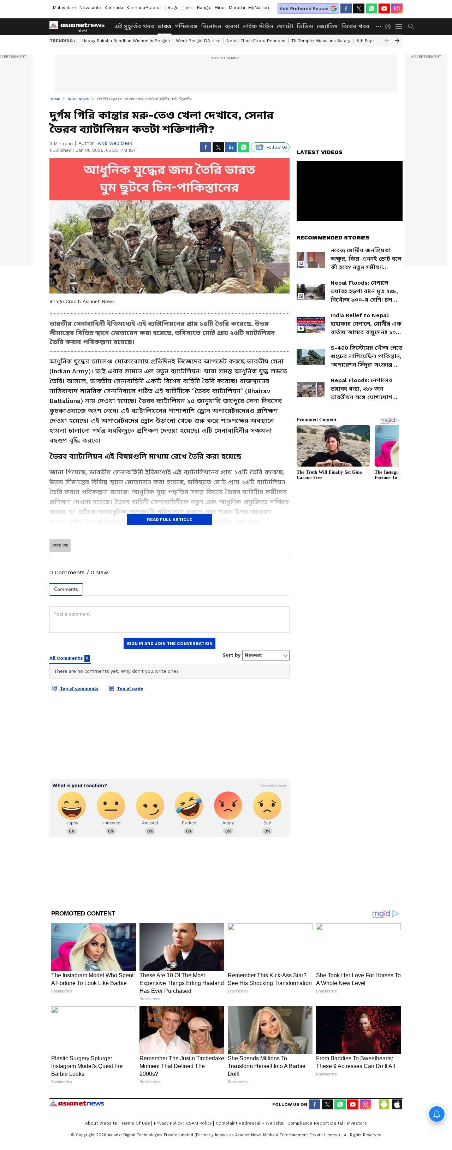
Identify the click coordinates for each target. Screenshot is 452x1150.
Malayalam (64, 7)
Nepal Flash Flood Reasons (256, 40)
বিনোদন (211, 26)
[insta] (397, 8)
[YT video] (384, 8)
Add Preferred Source (304, 8)
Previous (386, 41)
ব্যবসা (232, 26)
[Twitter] (358, 8)
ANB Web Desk (115, 143)
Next (397, 41)
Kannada (113, 7)
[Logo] (79, 26)
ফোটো (285, 26)
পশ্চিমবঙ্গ (186, 26)
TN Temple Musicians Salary (320, 40)
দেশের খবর (60, 545)
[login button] (389, 26)
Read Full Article (169, 519)
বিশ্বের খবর (355, 26)
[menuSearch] (411, 26)
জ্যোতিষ (327, 26)
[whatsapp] (371, 8)
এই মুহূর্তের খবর (134, 26)
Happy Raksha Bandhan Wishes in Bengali (126, 40)
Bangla (204, 7)
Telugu (171, 7)
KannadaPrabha (143, 7)
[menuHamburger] (399, 26)
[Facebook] (346, 8)
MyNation (258, 7)
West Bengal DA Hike (198, 40)
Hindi (220, 7)
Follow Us (277, 147)
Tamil (188, 7)
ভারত (164, 26)
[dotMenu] (379, 26)
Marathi (236, 7)
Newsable (90, 7)
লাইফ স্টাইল (258, 26)
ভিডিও (305, 26)
